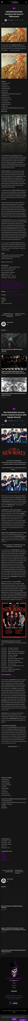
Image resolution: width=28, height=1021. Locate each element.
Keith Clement (10, 20)
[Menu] (2, 2)
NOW (18, 746)
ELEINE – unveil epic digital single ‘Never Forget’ (8, 871)
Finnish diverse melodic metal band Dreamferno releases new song (13, 394)
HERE (9, 50)
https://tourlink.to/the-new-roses (8, 676)
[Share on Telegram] (18, 24)
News (14, 8)
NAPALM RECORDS (5, 860)
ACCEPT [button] (14, 1019)
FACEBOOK (3, 855)
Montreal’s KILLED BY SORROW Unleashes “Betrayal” (12, 350)
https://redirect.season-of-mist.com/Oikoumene (16, 295)
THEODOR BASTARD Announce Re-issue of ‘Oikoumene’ (19, 872)
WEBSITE (3, 853)
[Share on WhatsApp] (24, 24)
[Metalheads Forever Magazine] (14, 2)
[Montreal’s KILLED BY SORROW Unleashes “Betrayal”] (14, 340)
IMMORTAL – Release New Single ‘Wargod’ (20, 314)
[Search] (26, 2)
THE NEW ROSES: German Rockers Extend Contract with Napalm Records (7, 315)
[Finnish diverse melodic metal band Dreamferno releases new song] (14, 384)
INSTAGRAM (4, 857)
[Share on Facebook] (8, 24)
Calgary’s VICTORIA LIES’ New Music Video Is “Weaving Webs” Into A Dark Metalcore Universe (13, 372)
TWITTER (3, 858)
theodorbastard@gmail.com (12, 291)
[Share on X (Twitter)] (13, 24)
